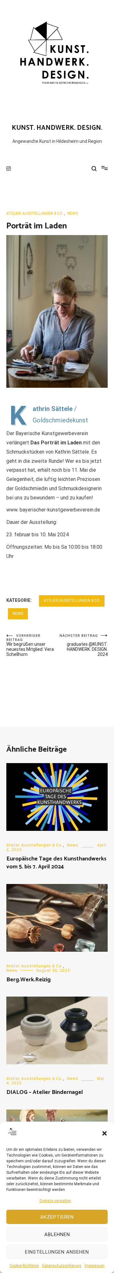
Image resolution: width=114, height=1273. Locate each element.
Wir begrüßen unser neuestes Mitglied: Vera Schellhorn (30, 645)
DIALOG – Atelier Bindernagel (44, 1092)
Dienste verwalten (55, 1201)
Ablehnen (57, 1234)
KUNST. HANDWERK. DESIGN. (57, 127)
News (72, 213)
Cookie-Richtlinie (24, 1265)
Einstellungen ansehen (57, 1252)
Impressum (94, 1265)
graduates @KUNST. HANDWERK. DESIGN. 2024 (84, 645)
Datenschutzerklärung (61, 1265)
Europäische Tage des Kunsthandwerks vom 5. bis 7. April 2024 (56, 863)
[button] (104, 1133)
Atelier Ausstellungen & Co (34, 213)
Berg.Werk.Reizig (28, 979)
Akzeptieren (57, 1217)
